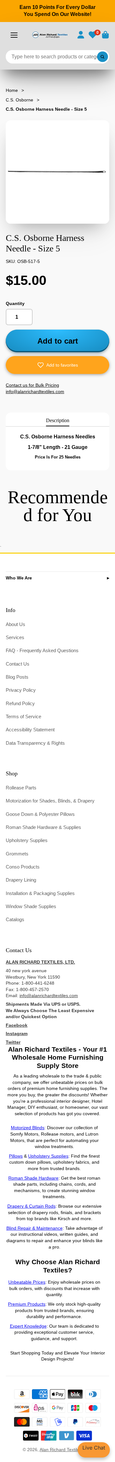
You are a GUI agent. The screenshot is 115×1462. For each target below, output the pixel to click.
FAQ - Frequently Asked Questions (42, 650)
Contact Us (17, 664)
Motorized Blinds (27, 1127)
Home (12, 90)
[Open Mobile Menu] (14, 35)
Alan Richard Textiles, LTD (66, 1449)
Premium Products (26, 1304)
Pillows (16, 1156)
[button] (57, 365)
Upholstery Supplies (27, 840)
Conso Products (23, 866)
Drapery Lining (21, 880)
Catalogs (15, 919)
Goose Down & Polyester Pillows (40, 814)
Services (15, 637)
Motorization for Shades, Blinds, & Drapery (50, 800)
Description (57, 420)
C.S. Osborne (19, 99)
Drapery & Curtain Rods (31, 1206)
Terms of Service (23, 716)
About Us (15, 624)
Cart (105, 35)
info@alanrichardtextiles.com (48, 995)
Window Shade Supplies (31, 906)
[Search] (102, 56)
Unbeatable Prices (26, 1282)
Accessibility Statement (30, 729)
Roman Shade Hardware (33, 1178)
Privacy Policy (21, 690)
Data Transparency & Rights (35, 743)
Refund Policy (20, 703)
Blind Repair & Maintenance (34, 1228)
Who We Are (19, 577)
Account (81, 35)
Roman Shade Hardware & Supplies (43, 827)
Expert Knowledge (28, 1326)
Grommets (17, 853)
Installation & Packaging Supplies (40, 893)
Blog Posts (17, 677)
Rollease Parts (21, 787)
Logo (50, 35)
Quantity (15, 303)
